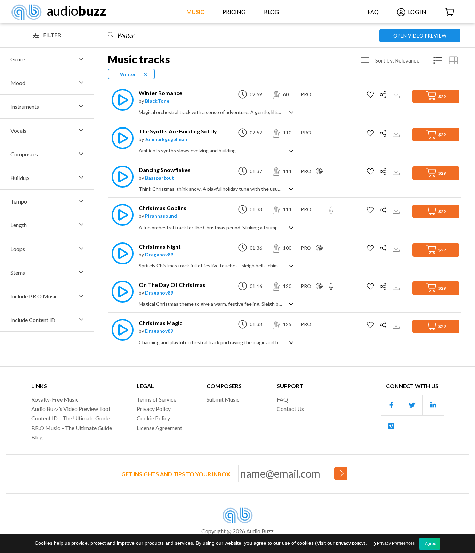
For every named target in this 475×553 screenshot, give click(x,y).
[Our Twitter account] (412, 405)
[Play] (121, 100)
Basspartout (159, 178)
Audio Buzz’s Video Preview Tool (70, 408)
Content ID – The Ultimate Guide (70, 418)
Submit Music (223, 399)
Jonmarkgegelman (166, 139)
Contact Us (290, 408)
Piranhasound (161, 216)
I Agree (429, 543)
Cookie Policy (153, 418)
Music (195, 11)
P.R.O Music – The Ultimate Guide (71, 427)
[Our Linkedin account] (433, 405)
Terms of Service (156, 399)
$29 (442, 96)
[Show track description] (291, 112)
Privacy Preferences (396, 543)
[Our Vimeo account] (391, 426)
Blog (271, 11)
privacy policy (350, 543)
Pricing (234, 11)
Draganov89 (159, 254)
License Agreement (159, 427)
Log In (416, 11)
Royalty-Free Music (55, 399)
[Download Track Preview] (397, 94)
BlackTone (157, 101)
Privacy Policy (154, 408)
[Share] (384, 94)
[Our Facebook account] (391, 405)
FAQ (373, 11)
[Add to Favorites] (371, 94)
